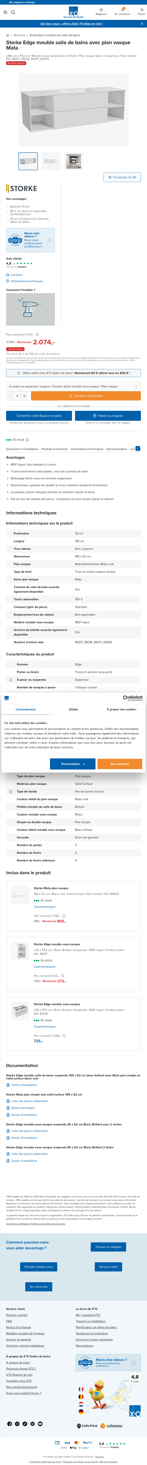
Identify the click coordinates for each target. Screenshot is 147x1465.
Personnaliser (70, 764)
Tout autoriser (119, 764)
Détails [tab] (73, 709)
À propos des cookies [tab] (121, 709)
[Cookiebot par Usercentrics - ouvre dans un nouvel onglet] (126, 698)
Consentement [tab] (25, 709)
